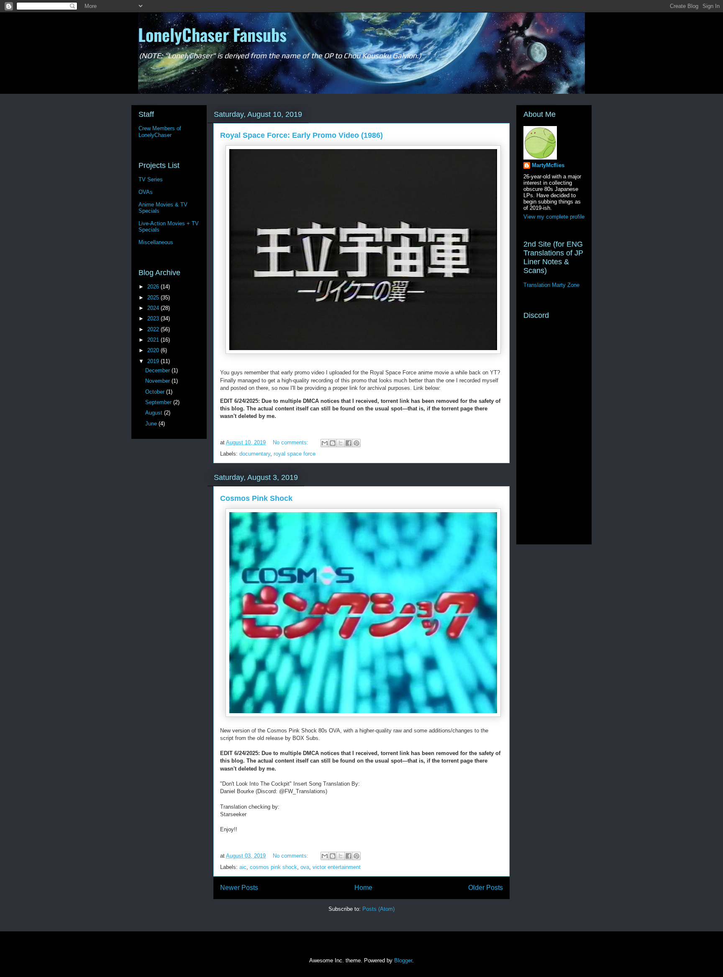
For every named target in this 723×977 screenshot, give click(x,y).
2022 (154, 329)
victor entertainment (337, 867)
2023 (154, 318)
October (155, 392)
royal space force (294, 454)
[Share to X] (340, 443)
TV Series (150, 179)
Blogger (403, 960)
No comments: (291, 442)
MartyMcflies (548, 165)
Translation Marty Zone (551, 285)
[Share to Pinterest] (356, 443)
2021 (154, 340)
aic (242, 867)
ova (304, 867)
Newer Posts (239, 887)
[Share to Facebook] (348, 443)
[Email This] (324, 443)
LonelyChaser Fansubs (212, 34)
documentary (254, 454)
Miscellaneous (155, 242)
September (159, 402)
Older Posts (485, 887)
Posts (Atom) (378, 909)
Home (363, 887)
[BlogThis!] (332, 443)
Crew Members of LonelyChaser (159, 131)
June (152, 423)
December (158, 370)
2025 (154, 297)
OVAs (145, 192)
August (154, 413)
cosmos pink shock (273, 867)
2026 (154, 287)
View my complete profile (554, 217)
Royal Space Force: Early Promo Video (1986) (301, 135)
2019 (154, 361)
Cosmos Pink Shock (256, 498)
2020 (154, 350)
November (158, 381)
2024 (154, 308)
